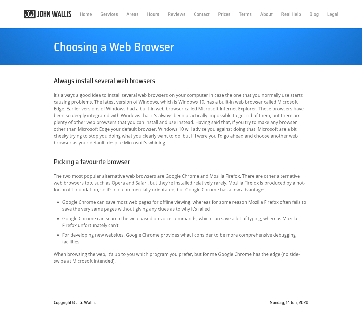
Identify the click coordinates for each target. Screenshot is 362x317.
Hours (153, 14)
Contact (202, 14)
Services (109, 14)
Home (86, 14)
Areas (132, 14)
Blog (314, 14)
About (266, 14)
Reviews (177, 14)
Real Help (291, 14)
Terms (245, 14)
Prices (224, 14)
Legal (332, 14)
